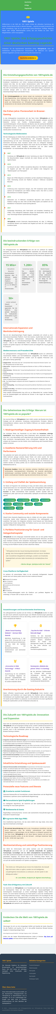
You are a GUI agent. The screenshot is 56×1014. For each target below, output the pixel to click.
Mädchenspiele (33, 968)
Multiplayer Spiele (34, 979)
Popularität (28, 8)
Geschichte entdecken (27, 58)
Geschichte (28, 2)
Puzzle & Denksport (34, 965)
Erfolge (27, 5)
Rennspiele (32, 970)
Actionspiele (32, 973)
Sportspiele (32, 976)
